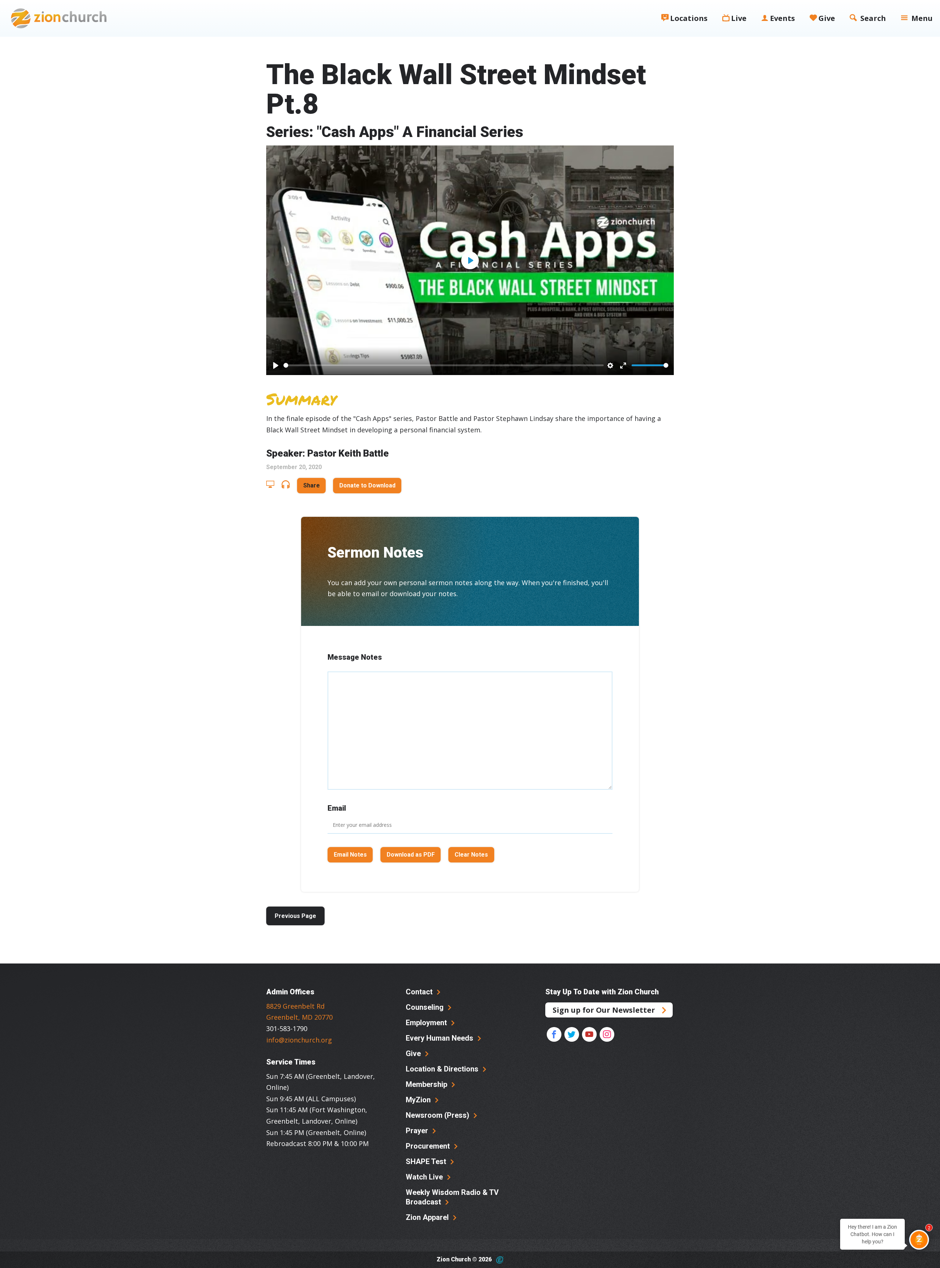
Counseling (425, 1007)
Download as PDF (411, 854)
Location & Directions (443, 1069)
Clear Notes (471, 854)
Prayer (418, 1130)
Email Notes (350, 854)
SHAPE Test (427, 1161)
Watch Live (425, 1176)
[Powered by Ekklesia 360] (500, 1260)
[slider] (443, 365)
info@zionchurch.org (299, 1039)
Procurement (429, 1146)
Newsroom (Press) (438, 1115)
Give (414, 1053)
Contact (420, 991)
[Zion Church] (58, 18)
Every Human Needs (440, 1038)
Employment (427, 1022)
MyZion (419, 1099)
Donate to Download (367, 485)
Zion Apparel (428, 1217)
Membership (427, 1084)
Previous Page (295, 915)
